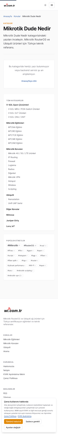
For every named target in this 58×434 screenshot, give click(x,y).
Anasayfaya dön (29, 81)
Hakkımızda (8, 366)
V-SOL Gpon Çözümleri (17, 105)
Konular (17, 16)
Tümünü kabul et (13, 421)
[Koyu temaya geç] (45, 5)
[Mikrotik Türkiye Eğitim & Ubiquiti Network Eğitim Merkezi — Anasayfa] (9, 5)
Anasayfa (7, 16)
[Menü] (52, 5)
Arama (6, 351)
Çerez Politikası (10, 378)
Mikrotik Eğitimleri (15, 123)
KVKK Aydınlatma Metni (14, 374)
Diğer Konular (12, 209)
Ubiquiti (10, 195)
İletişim (6, 370)
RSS (5, 393)
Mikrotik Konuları (14, 149)
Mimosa (10, 215)
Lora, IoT (10, 226)
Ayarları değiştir (13, 427)
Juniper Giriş (12, 220)
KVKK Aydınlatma (24, 416)
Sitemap (7, 397)
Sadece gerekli (33, 421)
